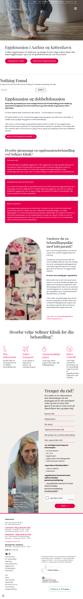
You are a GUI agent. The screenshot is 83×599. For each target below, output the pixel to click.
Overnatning (9, 587)
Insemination (10, 557)
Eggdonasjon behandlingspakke (58, 458)
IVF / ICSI (49, 453)
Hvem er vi (69, 2)
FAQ (39, 2)
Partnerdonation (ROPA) (55, 461)
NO (75, 2)
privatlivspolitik (51, 491)
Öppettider (9, 582)
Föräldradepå (10, 568)
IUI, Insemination (52, 451)
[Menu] (75, 8)
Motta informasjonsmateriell (44, 61)
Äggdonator (9, 566)
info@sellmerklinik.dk (12, 541)
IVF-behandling (10, 559)
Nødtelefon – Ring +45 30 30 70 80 (18, 534)
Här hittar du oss (11, 584)
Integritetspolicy (11, 589)
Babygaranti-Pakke (16, 61)
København (50, 471)
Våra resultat (10, 580)
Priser (7, 578)
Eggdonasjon (51, 456)
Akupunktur (9, 571)
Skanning (8, 561)
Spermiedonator (11, 564)
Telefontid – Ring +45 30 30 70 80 (17, 528)
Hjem (35, 2)
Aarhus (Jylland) (52, 468)
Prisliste (45, 2)
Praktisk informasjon (56, 2)
